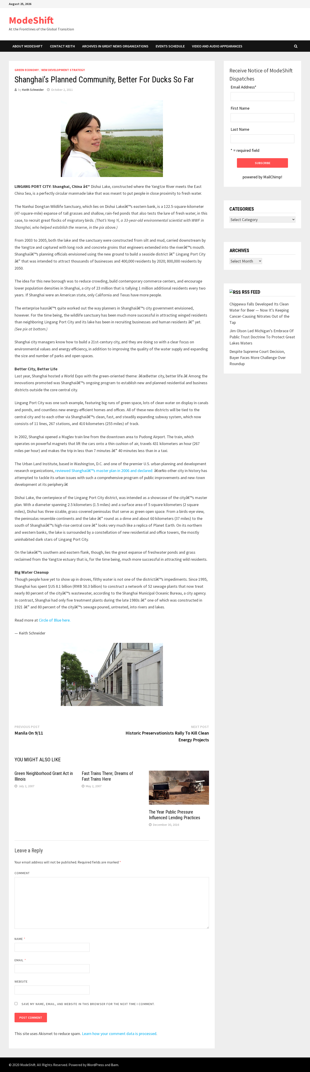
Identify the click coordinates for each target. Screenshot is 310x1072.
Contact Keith (62, 46)
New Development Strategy (63, 70)
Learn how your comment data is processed (119, 1033)
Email (20, 960)
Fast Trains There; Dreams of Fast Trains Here (107, 776)
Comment (22, 873)
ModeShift (31, 20)
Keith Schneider (33, 90)
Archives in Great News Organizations (115, 46)
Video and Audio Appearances (217, 46)
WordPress (95, 1064)
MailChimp (272, 176)
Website (21, 981)
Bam (114, 1064)
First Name (240, 108)
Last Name (240, 129)
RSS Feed (251, 292)
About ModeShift (27, 46)
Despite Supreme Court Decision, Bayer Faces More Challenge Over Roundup (257, 357)
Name (20, 939)
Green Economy (27, 70)
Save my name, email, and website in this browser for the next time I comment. (88, 1004)
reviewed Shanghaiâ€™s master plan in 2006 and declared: (104, 470)
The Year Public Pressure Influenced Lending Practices (174, 814)
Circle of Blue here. (55, 620)
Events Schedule (170, 46)
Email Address (243, 87)
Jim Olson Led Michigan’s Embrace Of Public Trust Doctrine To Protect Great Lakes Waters (262, 337)
